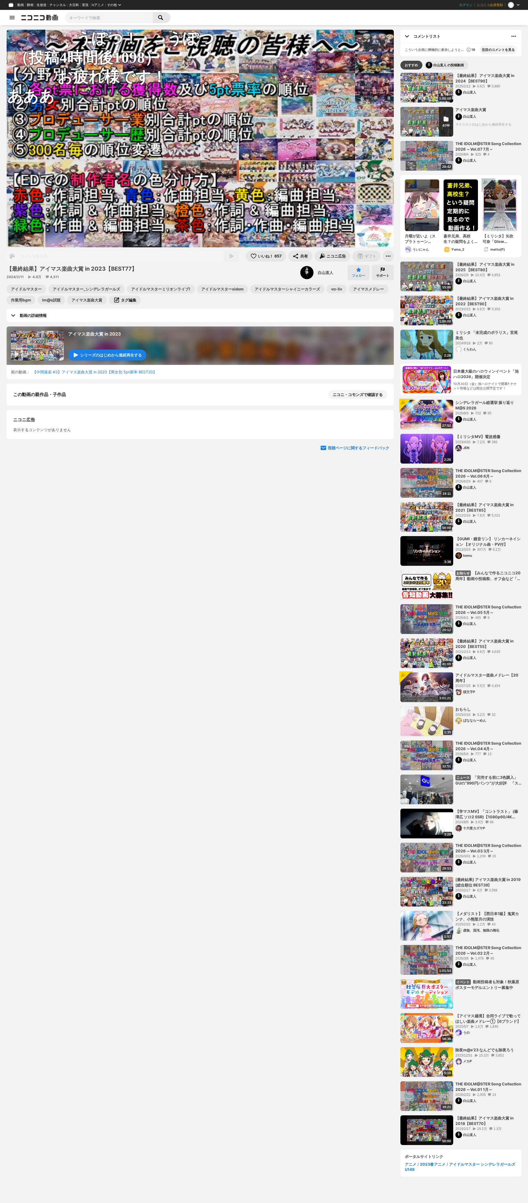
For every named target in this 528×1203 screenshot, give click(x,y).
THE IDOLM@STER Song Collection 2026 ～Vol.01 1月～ (488, 1087)
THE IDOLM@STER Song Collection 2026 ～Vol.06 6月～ (488, 473)
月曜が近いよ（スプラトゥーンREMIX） (420, 239)
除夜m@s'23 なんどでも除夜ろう (484, 1049)
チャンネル (58, 5)
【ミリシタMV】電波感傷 (477, 436)
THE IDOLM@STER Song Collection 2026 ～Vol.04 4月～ (488, 746)
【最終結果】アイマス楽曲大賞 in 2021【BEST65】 (484, 507)
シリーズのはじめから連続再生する (111, 355)
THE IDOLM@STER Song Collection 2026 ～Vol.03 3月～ (488, 848)
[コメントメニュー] (513, 36)
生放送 (41, 5)
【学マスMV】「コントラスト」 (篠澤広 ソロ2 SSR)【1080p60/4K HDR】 (486, 814)
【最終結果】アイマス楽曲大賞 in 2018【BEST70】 (484, 1121)
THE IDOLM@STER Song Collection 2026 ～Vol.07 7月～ (488, 146)
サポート (382, 275)
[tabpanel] (460, 609)
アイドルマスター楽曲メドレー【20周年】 (486, 678)
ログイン (465, 5)
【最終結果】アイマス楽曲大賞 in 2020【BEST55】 (484, 644)
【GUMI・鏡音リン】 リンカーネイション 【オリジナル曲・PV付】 (488, 541)
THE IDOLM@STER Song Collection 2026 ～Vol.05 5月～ (488, 610)
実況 (85, 5)
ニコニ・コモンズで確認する (358, 394)
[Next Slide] (382, 502)
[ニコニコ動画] (39, 17)
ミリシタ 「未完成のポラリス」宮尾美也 (486, 335)
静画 (30, 5)
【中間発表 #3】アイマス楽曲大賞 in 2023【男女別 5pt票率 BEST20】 (94, 372)
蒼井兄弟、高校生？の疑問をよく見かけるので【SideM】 (459, 239)
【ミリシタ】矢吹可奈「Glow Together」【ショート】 (499, 239)
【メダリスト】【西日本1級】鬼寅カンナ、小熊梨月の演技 (487, 916)
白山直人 (325, 272)
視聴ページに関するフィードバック (358, 554)
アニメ (410, 1164)
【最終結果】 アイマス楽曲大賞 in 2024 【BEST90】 (485, 78)
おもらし (463, 709)
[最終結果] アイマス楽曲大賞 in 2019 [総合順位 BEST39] (488, 882)
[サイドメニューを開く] (12, 17)
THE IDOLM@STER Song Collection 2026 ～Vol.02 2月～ (488, 950)
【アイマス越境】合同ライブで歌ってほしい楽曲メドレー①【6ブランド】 (488, 1018)
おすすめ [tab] (411, 65)
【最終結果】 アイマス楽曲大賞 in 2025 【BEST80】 (485, 267)
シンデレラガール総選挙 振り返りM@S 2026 (484, 405)
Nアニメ (98, 5)
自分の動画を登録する (44, 451)
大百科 (74, 5)
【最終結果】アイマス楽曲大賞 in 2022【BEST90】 (484, 301)
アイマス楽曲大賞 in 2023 (94, 334)
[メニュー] (388, 256)
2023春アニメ (433, 1164)
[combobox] (109, 17)
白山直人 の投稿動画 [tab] (448, 65)
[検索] (161, 17)
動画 (20, 5)
